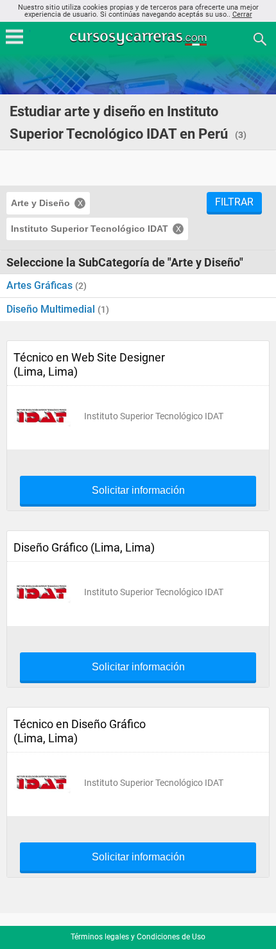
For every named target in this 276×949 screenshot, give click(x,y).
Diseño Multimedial (52, 309)
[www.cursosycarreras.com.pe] (139, 38)
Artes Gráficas (40, 285)
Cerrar (242, 14)
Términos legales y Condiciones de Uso (138, 936)
